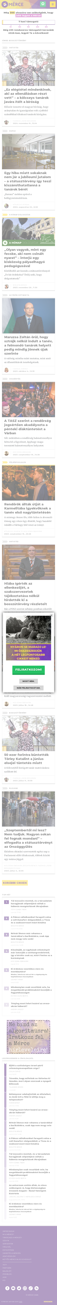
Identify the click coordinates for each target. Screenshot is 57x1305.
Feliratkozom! (28, 669)
